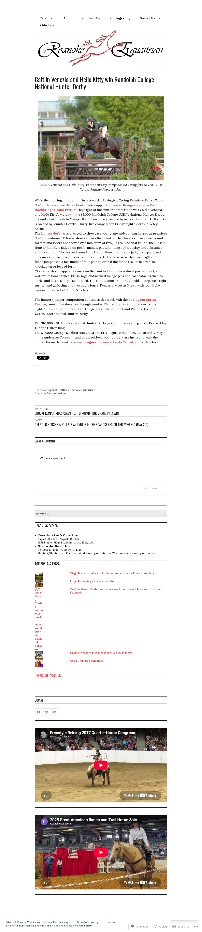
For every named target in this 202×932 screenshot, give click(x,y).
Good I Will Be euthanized (87, 660)
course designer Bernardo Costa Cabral (102, 342)
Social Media (150, 18)
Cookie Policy (83, 925)
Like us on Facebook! (48, 675)
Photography (119, 18)
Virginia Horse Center (69, 205)
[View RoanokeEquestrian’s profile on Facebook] (38, 711)
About (68, 18)
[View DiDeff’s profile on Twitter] (46, 711)
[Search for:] (101, 514)
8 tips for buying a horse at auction (92, 581)
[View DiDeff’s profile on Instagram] (54, 711)
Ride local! (47, 25)
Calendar (46, 18)
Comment (152, 488)
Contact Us (91, 18)
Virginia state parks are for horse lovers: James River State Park (112, 573)
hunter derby (51, 233)
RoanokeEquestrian (82, 390)
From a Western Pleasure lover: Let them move (101, 653)
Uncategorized (57, 393)
